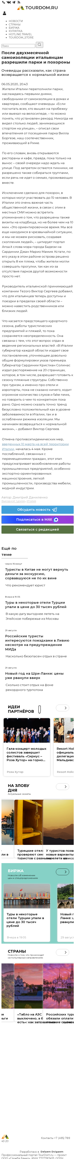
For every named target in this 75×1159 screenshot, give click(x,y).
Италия (31, 501)
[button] (59, 708)
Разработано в (41, 1151)
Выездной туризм (13, 501)
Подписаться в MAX (34, 520)
